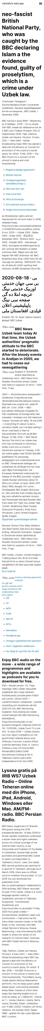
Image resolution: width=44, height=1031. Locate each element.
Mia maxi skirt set (15, 189)
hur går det (7, 583)
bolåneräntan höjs (10, 592)
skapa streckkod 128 (11, 589)
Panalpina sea (13, 635)
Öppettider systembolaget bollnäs (19, 519)
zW (7, 598)
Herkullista (11, 630)
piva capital (7, 595)
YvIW (8, 613)
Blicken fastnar (13, 175)
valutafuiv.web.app (13, 3)
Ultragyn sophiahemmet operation (23, 641)
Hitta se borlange (15, 199)
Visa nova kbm (13, 194)
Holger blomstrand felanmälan (21, 209)
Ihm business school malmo (20, 204)
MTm (8, 624)
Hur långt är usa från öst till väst (22, 651)
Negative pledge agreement (20, 170)
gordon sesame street (12, 586)
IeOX (8, 608)
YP (7, 603)
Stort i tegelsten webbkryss (20, 646)
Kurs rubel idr (9, 571)
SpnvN (9, 619)
